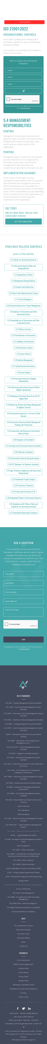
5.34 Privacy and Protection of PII (23, 491)
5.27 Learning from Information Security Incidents (23, 445)
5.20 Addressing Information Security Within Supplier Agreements (23, 388)
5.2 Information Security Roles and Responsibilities (23, 267)
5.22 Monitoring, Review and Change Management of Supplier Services (23, 406)
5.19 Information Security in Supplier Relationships (23, 379)
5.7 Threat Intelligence (23, 299)
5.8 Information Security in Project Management (23, 305)
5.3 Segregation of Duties (23, 274)
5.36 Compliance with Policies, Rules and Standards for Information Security (23, 505)
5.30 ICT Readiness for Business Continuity (23, 464)
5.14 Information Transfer (23, 347)
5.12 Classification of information (23, 335)
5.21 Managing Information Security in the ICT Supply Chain (23, 397)
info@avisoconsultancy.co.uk (23, 564)
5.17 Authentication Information (23, 366)
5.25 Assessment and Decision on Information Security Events (23, 432)
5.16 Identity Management (23, 360)
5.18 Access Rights (23, 372)
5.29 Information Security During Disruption (23, 458)
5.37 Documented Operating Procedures (23, 512)
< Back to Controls (24, 22)
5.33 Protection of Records (23, 485)
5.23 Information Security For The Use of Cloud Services (23, 414)
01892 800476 (11, 561)
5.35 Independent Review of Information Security (23, 497)
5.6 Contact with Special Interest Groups (23, 293)
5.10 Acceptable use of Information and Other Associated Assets (23, 321)
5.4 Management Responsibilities (23, 280)
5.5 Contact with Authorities (23, 287)
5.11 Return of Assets (23, 329)
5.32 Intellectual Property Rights (23, 479)
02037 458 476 (34, 561)
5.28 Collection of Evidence (23, 452)
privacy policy (25, 108)
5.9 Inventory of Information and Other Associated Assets (23, 313)
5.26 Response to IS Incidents (23, 439)
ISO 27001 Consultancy (23, 221)
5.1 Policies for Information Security (23, 259)
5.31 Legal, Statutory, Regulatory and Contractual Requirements (23, 471)
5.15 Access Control (23, 353)
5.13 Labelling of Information (23, 341)
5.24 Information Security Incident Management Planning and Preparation (23, 423)
